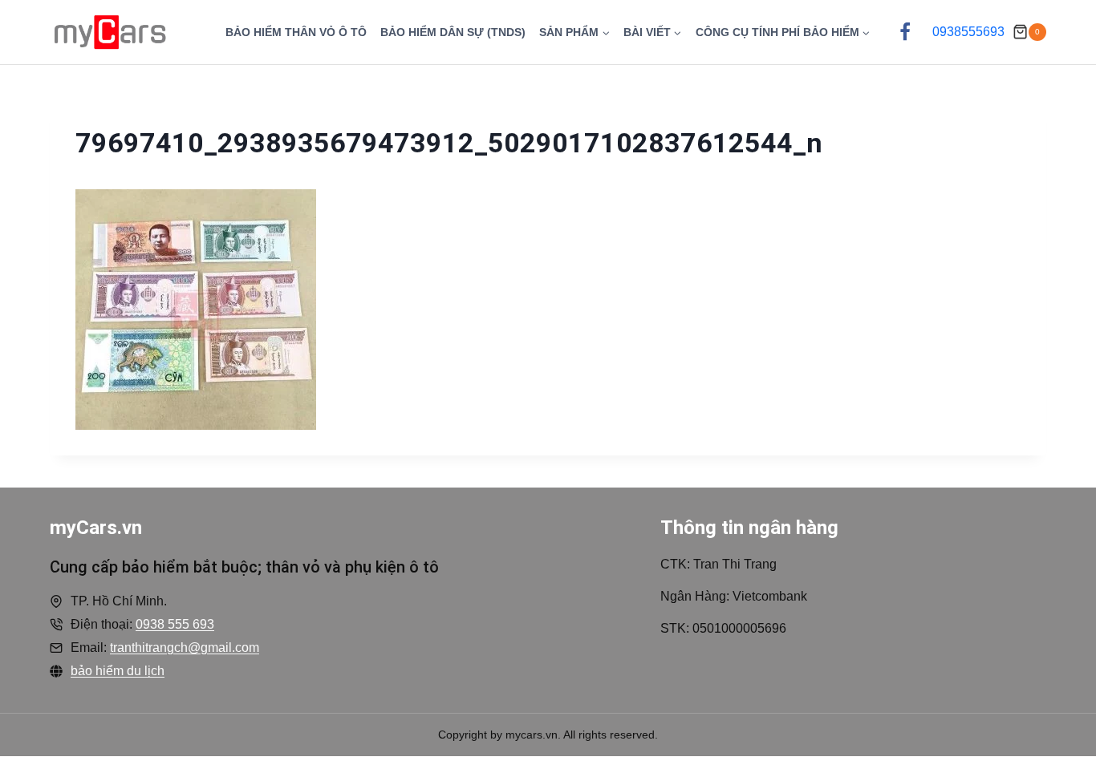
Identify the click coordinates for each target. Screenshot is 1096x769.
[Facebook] (905, 32)
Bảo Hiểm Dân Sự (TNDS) (453, 32)
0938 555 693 (175, 624)
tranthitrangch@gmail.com (184, 647)
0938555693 (968, 31)
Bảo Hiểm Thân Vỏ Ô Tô (296, 32)
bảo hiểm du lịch (117, 671)
